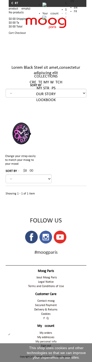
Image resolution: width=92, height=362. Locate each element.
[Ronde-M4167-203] (21, 133)
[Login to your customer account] (44, 17)
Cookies (46, 314)
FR (75, 11)
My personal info (46, 341)
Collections (45, 76)
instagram (45, 237)
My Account (45, 326)
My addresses (45, 337)
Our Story (46, 94)
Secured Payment (46, 305)
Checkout (20, 33)
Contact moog (46, 300)
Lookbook (46, 100)
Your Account (50, 13)
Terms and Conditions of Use (46, 286)
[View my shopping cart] (50, 6)
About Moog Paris (46, 277)
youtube (60, 237)
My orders (46, 333)
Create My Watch (46, 82)
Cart (15, 3)
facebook (31, 237)
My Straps (46, 88)
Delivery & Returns (45, 309)
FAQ (46, 318)
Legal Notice (46, 281)
